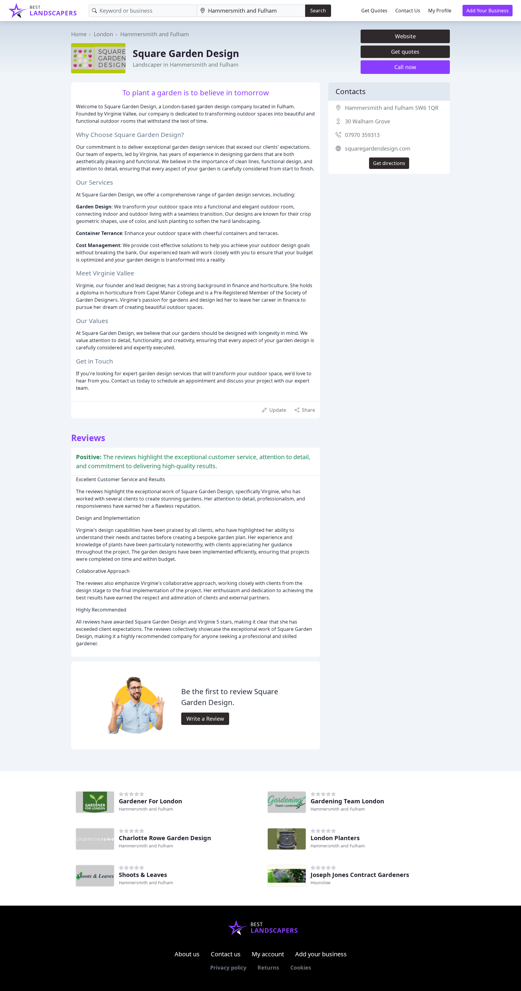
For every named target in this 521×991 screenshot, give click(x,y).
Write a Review (205, 718)
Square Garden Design (186, 53)
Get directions (389, 163)
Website (405, 36)
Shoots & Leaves (143, 875)
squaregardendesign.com (377, 148)
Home (79, 34)
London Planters (335, 838)
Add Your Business (487, 10)
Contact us (226, 954)
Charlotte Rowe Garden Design (165, 838)
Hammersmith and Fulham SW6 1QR (391, 107)
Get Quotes (374, 10)
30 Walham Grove (367, 121)
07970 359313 (362, 134)
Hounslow (320, 882)
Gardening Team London (347, 801)
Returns (268, 967)
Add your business (321, 954)
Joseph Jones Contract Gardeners (360, 875)
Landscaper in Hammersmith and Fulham (185, 64)
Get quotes (405, 51)
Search (318, 10)
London (103, 34)
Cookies (300, 967)
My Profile (439, 10)
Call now (405, 67)
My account (268, 954)
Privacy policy (228, 967)
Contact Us (407, 10)
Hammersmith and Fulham (154, 34)
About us (187, 954)
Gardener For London (150, 801)
